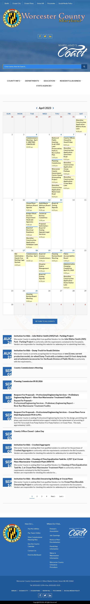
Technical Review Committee (43, 216)
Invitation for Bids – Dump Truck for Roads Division (37, 350)
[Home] (44, 18)
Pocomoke (57, 590)
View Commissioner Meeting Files (35, 538)
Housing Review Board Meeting (57, 256)
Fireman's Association (54, 530)
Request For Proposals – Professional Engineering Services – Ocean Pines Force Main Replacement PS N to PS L (49, 413)
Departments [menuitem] (32, 81)
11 (37, 200)
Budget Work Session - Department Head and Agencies (31, 218)
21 (73, 250)
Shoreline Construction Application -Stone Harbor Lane (69, 280)
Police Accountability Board (69, 256)
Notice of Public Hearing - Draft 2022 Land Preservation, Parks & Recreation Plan (57, 146)
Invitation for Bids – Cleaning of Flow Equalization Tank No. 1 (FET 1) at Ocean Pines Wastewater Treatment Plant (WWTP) (48, 460)
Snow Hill (46, 590)
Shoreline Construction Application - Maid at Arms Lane (81, 124)
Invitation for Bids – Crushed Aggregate (32, 445)
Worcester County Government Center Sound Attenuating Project (57, 174)
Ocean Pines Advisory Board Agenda (32, 205)
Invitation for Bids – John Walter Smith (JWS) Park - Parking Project (44, 336)
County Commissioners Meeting (28, 368)
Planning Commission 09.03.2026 (28, 381)
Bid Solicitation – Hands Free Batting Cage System (19, 258)
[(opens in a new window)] (45, 50)
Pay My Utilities (33, 529)
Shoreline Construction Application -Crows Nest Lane (69, 181)
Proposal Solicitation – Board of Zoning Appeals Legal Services (44, 229)
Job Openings (55, 535)
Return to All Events (45, 321)
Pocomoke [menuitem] (51, 3)
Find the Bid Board (34, 555)
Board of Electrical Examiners (30, 230)
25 (37, 291)
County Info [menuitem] (13, 81)
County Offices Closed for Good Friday (69, 140)
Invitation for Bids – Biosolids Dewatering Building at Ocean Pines (43, 479)
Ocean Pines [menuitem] (29, 3)
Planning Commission (56, 162)
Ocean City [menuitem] (16, 3)
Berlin (13, 590)
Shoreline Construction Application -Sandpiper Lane (32, 241)
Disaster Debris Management (44, 266)
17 (24, 250)
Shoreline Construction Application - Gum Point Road (69, 152)
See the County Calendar (33, 545)
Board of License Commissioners (45, 256)
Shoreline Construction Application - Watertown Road (57, 189)
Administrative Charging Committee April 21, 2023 (69, 267)
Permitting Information (54, 547)
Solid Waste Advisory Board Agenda (44, 205)
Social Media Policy (72, 590)
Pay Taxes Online (34, 533)
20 (61, 250)
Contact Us (32, 551)
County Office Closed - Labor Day (29, 431)
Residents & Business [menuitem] (70, 81)
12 (49, 200)
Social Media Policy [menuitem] (65, 3)
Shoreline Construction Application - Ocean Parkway (69, 167)
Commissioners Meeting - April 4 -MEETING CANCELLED (32, 141)
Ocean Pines (35, 590)
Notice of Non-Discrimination (55, 541)
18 (37, 250)
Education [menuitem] (49, 81)
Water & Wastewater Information (54, 555)
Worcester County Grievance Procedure (57, 564)
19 (49, 250)
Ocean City (23, 590)
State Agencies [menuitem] (43, 86)
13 (61, 200)
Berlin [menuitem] (7, 3)
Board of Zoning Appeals (55, 205)
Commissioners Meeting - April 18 (32, 256)
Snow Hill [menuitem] (40, 3)
